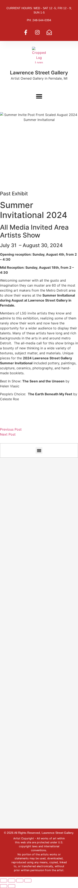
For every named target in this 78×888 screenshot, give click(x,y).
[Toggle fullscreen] (11, 880)
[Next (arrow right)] (11, 886)
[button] (39, 96)
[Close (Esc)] (27, 880)
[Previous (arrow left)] (3, 886)
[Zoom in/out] (3, 880)
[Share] (19, 880)
